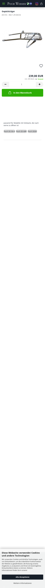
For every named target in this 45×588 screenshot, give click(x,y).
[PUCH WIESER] (22, 3)
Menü (3, 3)
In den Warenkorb (22, 92)
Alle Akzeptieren (22, 577)
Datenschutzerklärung (10, 572)
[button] (5, 84)
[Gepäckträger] (22, 36)
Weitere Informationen (22, 583)
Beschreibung (13, 118)
